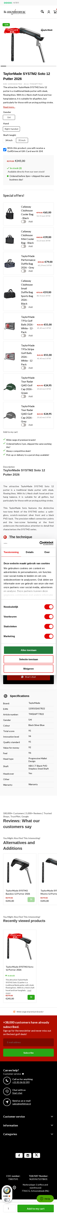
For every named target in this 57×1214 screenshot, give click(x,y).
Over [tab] (47, 552)
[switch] (48, 616)
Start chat (30, 676)
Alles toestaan (28, 650)
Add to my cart (35, 1208)
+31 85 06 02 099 (21, 1082)
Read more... (9, 107)
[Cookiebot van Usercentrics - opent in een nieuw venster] (40, 543)
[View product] (31, 997)
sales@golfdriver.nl (21, 1103)
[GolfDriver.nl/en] (20, 12)
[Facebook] (19, 1155)
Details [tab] (30, 552)
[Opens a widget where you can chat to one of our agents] (45, 1199)
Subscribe (28, 1052)
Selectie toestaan (28, 659)
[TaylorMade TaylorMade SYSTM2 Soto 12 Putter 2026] (19, 946)
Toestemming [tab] (11, 552)
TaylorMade (34, 703)
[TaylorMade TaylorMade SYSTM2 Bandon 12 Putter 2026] (19, 870)
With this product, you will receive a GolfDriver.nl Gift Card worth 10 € (26, 150)
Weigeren (28, 668)
